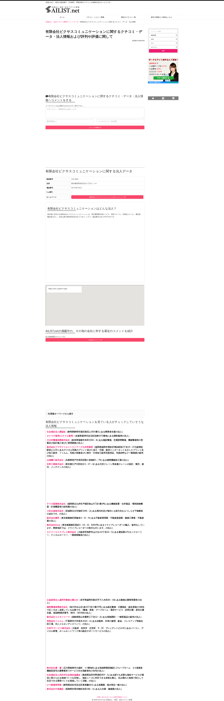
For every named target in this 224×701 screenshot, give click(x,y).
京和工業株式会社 (55, 464)
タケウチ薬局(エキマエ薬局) (60, 435)
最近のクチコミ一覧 (128, 17)
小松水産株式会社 (55, 511)
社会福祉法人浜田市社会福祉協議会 (63, 674)
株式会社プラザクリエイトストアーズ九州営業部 (70, 447)
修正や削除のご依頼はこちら (161, 17)
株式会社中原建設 (55, 689)
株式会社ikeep (53, 525)
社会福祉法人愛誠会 (56, 431)
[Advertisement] (95, 67)
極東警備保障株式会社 (57, 607)
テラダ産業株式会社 (56, 503)
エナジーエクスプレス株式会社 (61, 532)
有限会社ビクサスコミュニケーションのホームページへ (106, 197)
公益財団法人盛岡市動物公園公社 (62, 599)
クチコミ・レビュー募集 (95, 17)
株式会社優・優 (54, 667)
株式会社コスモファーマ (58, 617)
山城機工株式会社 (55, 460)
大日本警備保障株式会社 (58, 440)
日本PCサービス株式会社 (58, 628)
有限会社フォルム (55, 621)
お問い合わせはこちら (105, 697)
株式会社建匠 (53, 518)
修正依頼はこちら (120, 697)
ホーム (62, 17)
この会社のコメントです (95, 340)
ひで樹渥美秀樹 (54, 684)
